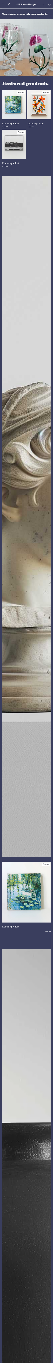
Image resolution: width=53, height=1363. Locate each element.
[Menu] (3, 4)
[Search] (9, 4)
